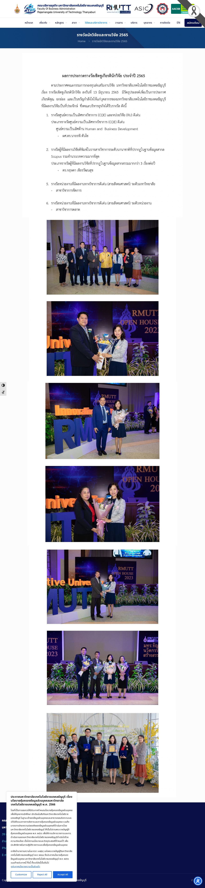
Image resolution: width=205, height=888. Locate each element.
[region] (41, 837)
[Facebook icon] (192, 880)
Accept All (62, 874)
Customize (21, 874)
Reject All (42, 874)
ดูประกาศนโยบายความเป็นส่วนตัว (25, 866)
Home (82, 41)
